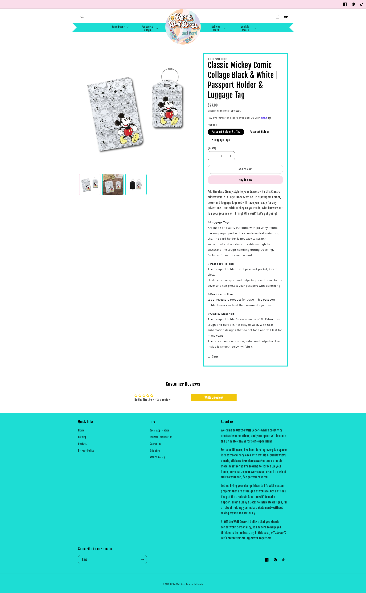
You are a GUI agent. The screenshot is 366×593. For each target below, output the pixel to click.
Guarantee (155, 443)
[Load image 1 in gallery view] (89, 184)
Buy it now (245, 180)
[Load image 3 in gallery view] (135, 184)
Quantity (212, 148)
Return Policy (157, 457)
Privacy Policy (86, 450)
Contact (82, 443)
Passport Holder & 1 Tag (226, 131)
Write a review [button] (214, 397)
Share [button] (215, 356)
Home (81, 430)
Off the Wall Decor (178, 584)
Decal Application (160, 430)
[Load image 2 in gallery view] (112, 184)
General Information (161, 437)
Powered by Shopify (194, 584)
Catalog (82, 437)
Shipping (212, 110)
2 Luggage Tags (221, 140)
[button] (82, 16)
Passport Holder (259, 131)
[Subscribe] (142, 559)
